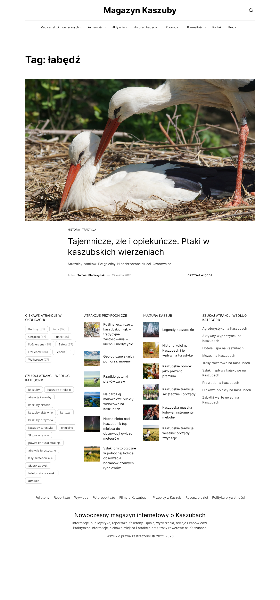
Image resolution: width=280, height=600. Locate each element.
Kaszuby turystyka (40, 427)
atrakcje (33, 480)
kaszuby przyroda (40, 420)
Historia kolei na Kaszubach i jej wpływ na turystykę (177, 350)
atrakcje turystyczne (42, 450)
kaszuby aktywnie (40, 412)
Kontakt (217, 27)
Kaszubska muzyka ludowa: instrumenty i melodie (179, 412)
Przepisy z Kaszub (167, 497)
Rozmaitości (195, 27)
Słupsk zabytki (38, 465)
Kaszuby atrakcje (59, 389)
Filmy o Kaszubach (133, 497)
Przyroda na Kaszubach (220, 383)
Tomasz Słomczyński (91, 275)
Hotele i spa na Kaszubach (223, 348)
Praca (232, 27)
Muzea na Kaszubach (218, 355)
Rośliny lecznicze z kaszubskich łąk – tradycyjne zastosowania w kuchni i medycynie (118, 334)
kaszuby (34, 389)
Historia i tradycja (145, 27)
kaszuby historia (39, 405)
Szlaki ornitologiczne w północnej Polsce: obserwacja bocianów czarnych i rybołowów (119, 458)
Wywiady (81, 497)
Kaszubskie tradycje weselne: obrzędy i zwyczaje (177, 433)
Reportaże (62, 497)
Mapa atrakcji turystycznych (60, 27)
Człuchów (38, 352)
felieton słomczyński (41, 473)
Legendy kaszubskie (178, 330)
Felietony (42, 497)
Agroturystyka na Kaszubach (224, 328)
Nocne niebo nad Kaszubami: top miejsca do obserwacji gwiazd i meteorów (118, 428)
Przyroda (172, 27)
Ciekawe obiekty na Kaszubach (226, 390)
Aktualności (95, 27)
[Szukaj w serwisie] (251, 10)
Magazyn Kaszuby (140, 10)
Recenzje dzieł (197, 497)
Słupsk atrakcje (38, 435)
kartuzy (65, 412)
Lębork (64, 352)
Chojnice (37, 336)
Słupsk (61, 336)
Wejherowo (38, 359)
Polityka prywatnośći (228, 497)
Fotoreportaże (104, 497)
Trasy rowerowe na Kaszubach (226, 363)
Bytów (66, 344)
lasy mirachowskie (40, 458)
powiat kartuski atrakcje (44, 443)
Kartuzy (36, 329)
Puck (59, 329)
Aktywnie (118, 27)
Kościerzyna (39, 344)
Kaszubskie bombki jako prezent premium (177, 371)
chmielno (67, 427)
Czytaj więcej (200, 275)
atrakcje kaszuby (39, 397)
